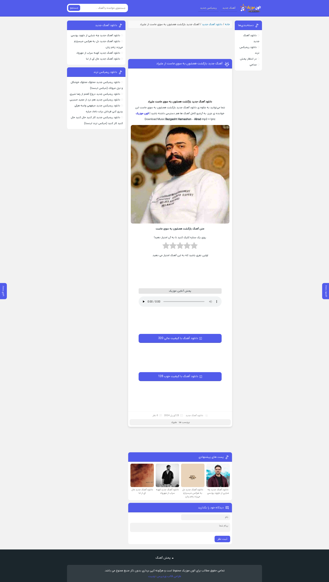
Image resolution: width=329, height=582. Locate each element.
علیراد (151, 102)
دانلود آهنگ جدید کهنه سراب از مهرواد (98, 53)
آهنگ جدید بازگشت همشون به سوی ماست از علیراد (189, 63)
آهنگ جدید (228, 8)
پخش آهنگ (163, 558)
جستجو (74, 8)
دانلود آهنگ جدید (212, 24)
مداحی (253, 65)
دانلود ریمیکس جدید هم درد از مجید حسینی (95, 100)
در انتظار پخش (248, 59)
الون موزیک (142, 113)
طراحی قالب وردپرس (169, 576)
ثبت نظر (222, 539)
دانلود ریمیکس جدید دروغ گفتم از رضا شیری (95, 94)
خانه (227, 24)
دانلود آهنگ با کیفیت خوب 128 (178, 376)
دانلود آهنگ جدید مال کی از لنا (103, 59)
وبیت (151, 576)
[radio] (194, 247)
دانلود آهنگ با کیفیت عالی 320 (178, 338)
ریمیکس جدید (208, 8)
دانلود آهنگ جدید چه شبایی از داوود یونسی (95, 35)
